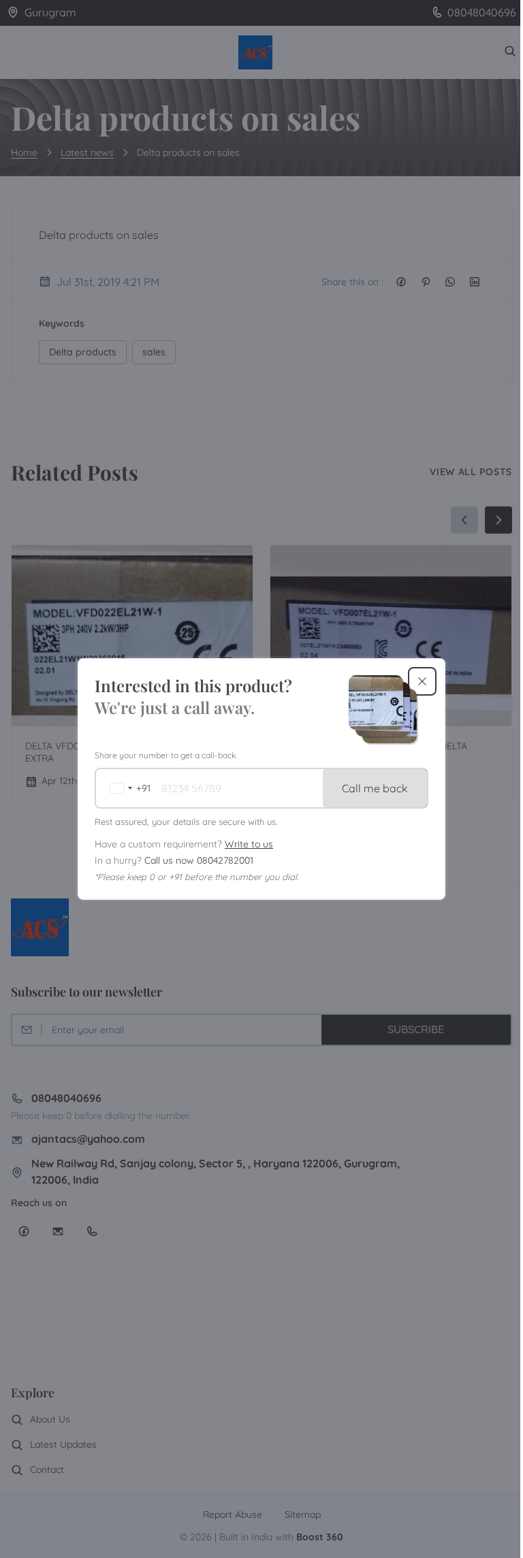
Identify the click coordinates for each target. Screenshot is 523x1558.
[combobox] (126, 788)
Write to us (249, 844)
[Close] (422, 681)
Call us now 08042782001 (198, 860)
